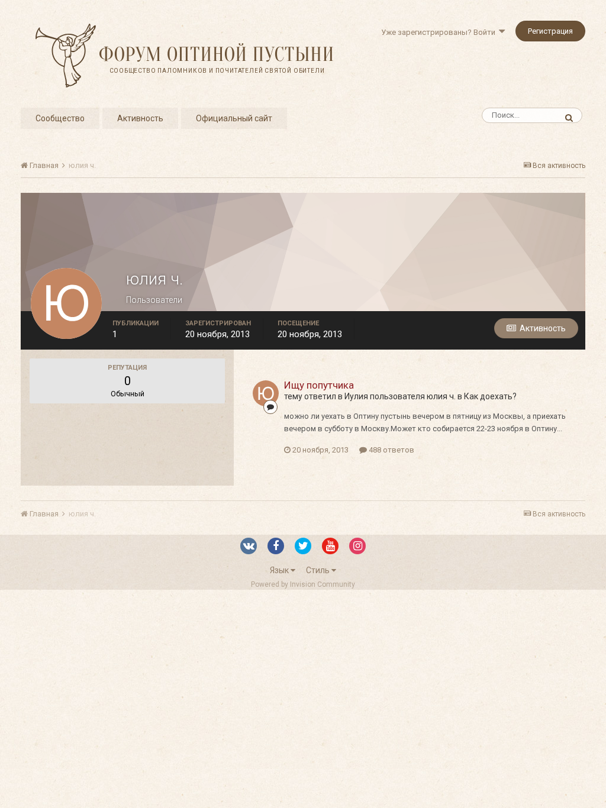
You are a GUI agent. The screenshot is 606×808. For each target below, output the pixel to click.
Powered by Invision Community (303, 584)
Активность (140, 118)
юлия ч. (441, 396)
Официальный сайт (234, 118)
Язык (280, 570)
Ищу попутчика (319, 385)
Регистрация (550, 31)
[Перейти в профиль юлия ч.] (266, 393)
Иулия (356, 396)
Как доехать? (490, 396)
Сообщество (60, 118)
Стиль (318, 570)
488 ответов (390, 449)
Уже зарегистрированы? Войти (440, 32)
